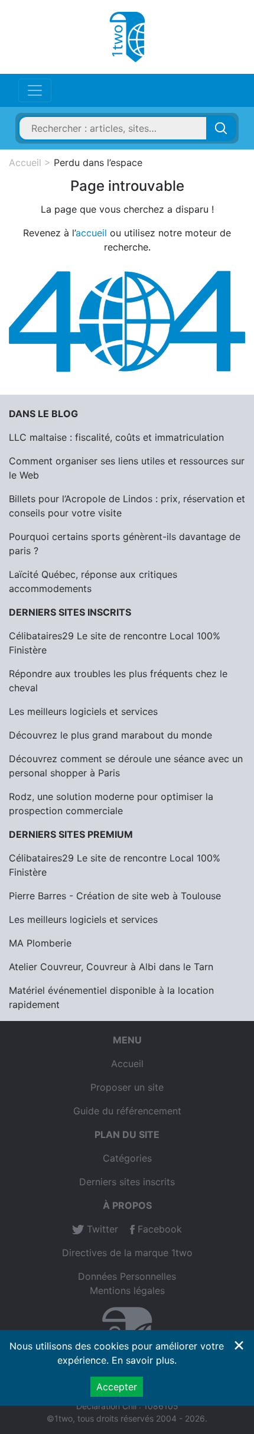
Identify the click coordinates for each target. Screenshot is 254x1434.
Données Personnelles (127, 1276)
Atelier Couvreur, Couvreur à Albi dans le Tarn (111, 967)
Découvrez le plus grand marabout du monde (110, 735)
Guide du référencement (127, 1111)
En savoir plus (143, 1360)
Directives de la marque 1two (127, 1253)
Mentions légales (127, 1290)
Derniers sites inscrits (127, 1182)
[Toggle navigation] (34, 90)
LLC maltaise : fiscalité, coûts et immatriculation (116, 437)
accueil (91, 233)
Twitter (101, 1229)
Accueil (25, 162)
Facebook (158, 1229)
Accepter (116, 1387)
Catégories (127, 1158)
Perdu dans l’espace (98, 162)
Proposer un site (127, 1087)
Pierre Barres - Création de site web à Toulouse (115, 896)
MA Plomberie (40, 943)
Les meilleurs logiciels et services (83, 711)
